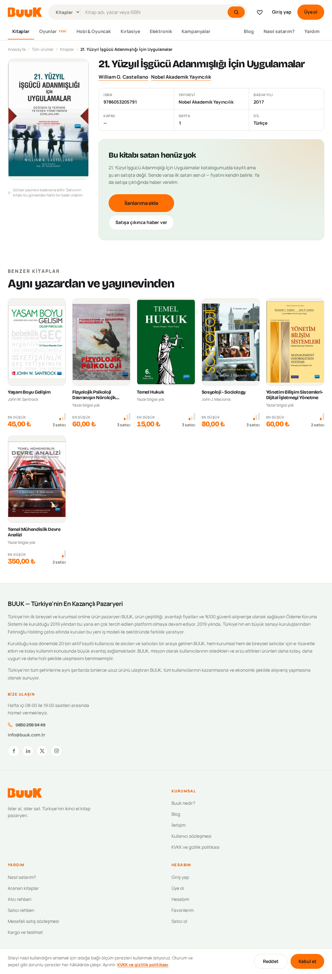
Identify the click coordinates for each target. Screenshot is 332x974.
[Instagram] (56, 751)
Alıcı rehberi (19, 899)
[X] (42, 751)
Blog (249, 31)
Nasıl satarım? (279, 31)
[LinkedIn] (28, 751)
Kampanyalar (196, 31)
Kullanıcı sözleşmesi (191, 836)
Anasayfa (17, 49)
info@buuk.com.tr (26, 735)
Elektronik (161, 31)
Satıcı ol (179, 921)
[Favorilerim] (259, 12)
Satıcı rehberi (21, 910)
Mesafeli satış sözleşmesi (33, 921)
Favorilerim (183, 910)
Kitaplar (21, 31)
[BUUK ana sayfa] (25, 12)
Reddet (271, 961)
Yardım (312, 31)
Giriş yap (281, 12)
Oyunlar (53, 31)
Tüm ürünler (43, 49)
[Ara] (236, 12)
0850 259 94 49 (30, 725)
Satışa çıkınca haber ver (141, 222)
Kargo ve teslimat (25, 932)
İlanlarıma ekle (141, 203)
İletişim (178, 825)
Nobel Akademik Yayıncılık (181, 76)
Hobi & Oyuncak (94, 31)
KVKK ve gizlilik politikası (195, 847)
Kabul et (307, 961)
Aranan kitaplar (23, 888)
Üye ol (310, 12)
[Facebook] (13, 751)
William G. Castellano (123, 76)
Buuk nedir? (183, 803)
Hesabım (180, 899)
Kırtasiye (130, 31)
